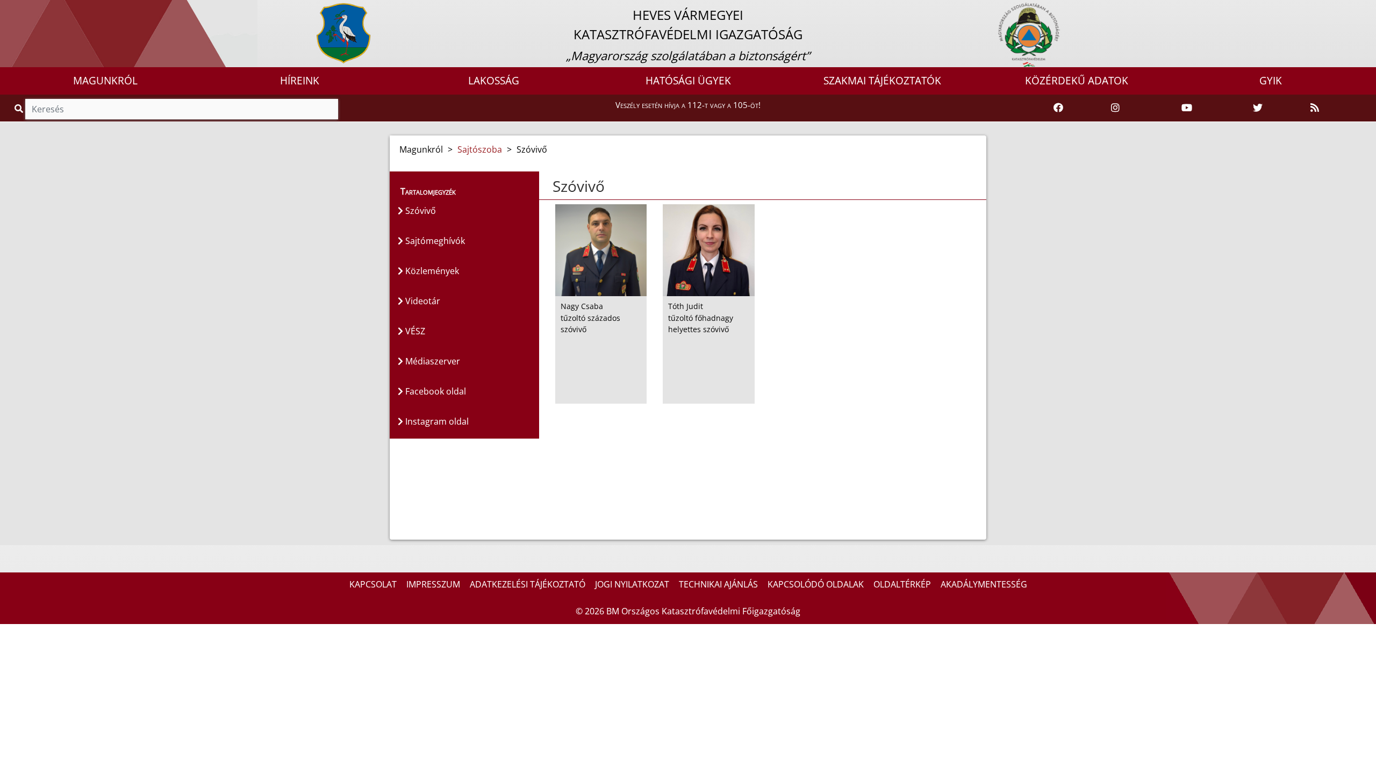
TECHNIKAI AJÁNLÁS (718, 584)
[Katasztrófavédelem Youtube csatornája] (1186, 108)
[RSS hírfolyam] (1314, 108)
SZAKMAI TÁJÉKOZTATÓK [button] (882, 81)
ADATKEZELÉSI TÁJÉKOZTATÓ (527, 584)
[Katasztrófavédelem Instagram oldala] (1115, 108)
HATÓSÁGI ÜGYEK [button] (688, 81)
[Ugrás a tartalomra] (20, 9)
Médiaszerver (431, 361)
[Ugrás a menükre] (8, 9)
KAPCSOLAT (373, 584)
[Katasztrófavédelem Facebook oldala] (1058, 108)
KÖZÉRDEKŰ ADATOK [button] (1076, 81)
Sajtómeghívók (434, 241)
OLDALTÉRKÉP (902, 584)
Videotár (421, 301)
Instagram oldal (436, 421)
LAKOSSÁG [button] (493, 81)
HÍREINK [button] (299, 81)
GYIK (1270, 81)
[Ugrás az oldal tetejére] (551, 186)
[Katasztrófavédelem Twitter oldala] (1258, 108)
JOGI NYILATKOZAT (632, 584)
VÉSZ (414, 331)
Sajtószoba (479, 149)
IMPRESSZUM (433, 584)
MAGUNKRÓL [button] (105, 81)
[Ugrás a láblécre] (31, 9)
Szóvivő (419, 211)
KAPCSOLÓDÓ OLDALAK (816, 584)
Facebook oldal (434, 391)
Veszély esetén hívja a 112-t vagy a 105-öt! (688, 104)
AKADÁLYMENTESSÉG (984, 584)
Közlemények (431, 271)
